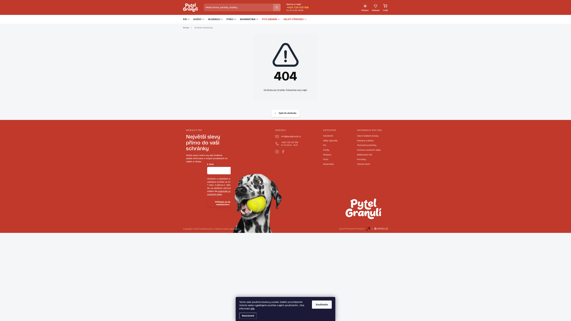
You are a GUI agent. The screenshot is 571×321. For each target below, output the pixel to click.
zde (252, 308)
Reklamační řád (364, 155)
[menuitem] (186, 19)
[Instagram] (277, 151)
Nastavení (248, 315)
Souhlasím (322, 304)
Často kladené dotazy (367, 136)
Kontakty (361, 159)
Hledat (276, 7)
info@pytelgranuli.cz (291, 136)
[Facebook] (283, 151)
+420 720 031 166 (289, 143)
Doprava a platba (365, 140)
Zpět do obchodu (287, 113)
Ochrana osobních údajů (369, 150)
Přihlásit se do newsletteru (222, 203)
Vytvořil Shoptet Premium (351, 229)
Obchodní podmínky (366, 145)
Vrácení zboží (363, 164)
